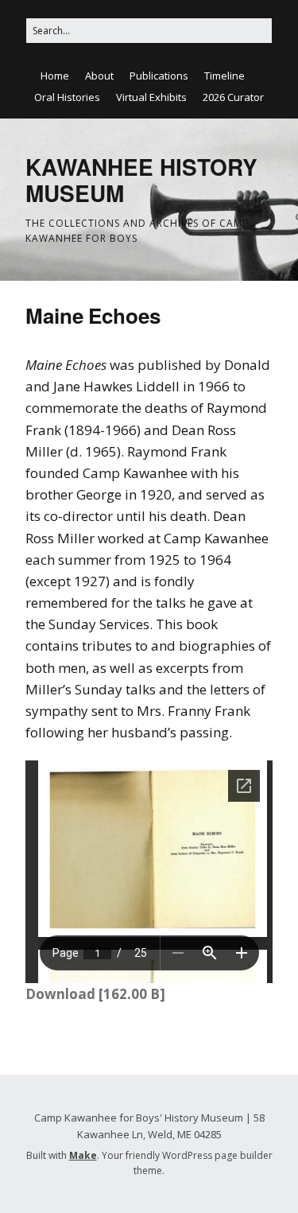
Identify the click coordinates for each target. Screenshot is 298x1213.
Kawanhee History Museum (141, 180)
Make (83, 1155)
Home (55, 75)
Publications (159, 75)
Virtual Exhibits (151, 97)
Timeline (224, 75)
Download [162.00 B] (95, 994)
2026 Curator (233, 97)
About (99, 75)
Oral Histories (67, 97)
